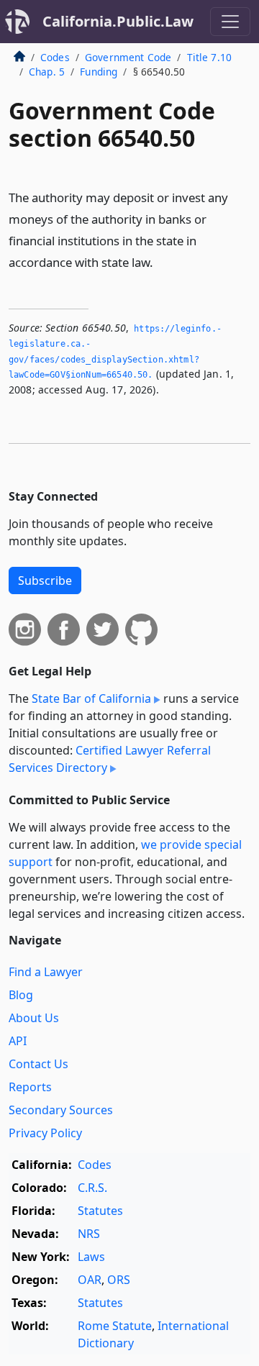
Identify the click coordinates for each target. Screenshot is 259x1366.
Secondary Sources (61, 1110)
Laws (91, 1257)
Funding (98, 71)
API (18, 1041)
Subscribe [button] (45, 580)
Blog (21, 995)
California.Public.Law (118, 21)
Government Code (128, 57)
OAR (89, 1280)
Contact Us (38, 1064)
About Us (34, 1018)
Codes (55, 57)
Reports (30, 1087)
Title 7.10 (209, 57)
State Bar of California (91, 698)
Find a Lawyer (46, 972)
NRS (89, 1234)
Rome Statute (115, 1326)
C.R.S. (92, 1188)
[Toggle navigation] (230, 21)
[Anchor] (161, 261)
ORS (118, 1280)
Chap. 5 (47, 71)
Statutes (100, 1211)
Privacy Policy (45, 1133)
